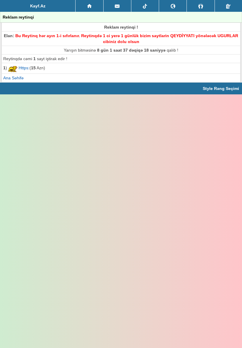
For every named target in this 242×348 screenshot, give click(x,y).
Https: (24, 67)
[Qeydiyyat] (228, 6)
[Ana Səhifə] (89, 6)
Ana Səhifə (13, 77)
